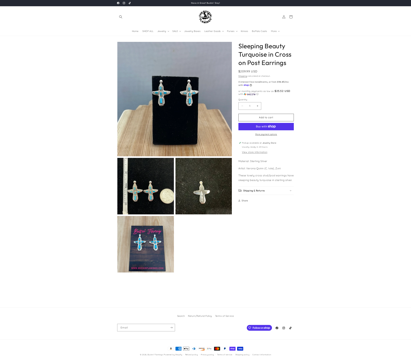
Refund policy (191, 354)
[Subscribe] (171, 327)
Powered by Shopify (173, 354)
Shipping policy (242, 354)
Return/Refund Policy (200, 316)
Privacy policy (207, 354)
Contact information (261, 354)
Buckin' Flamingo (155, 354)
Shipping (242, 76)
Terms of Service (224, 316)
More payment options (266, 134)
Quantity (242, 99)
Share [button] (245, 200)
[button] (120, 16)
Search (181, 316)
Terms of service (224, 354)
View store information (254, 152)
